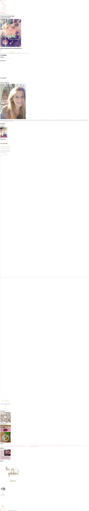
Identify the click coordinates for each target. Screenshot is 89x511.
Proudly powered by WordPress (4, 510)
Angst (3, 445)
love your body (69, 445)
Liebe (20, 53)
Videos (4, 9)
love (25, 53)
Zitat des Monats (5, 10)
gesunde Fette (40, 445)
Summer (16, 446)
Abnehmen (1, 445)
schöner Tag (27, 53)
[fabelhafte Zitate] (5, 459)
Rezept (75, 445)
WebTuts (16, 510)
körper (48, 445)
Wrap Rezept (27, 446)
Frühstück (25, 445)
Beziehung (9, 445)
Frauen (22, 445)
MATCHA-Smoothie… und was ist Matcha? (6, 58)
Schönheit (78, 445)
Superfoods (5, 5)
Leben (50, 445)
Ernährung (4, 4)
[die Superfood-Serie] (5, 422)
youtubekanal (34, 446)
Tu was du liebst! (2, 59)
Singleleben (7, 446)
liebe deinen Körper (59, 445)
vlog (25, 446)
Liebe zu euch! (3, 12)
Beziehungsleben (13, 445)
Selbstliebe (2, 446)
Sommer (13, 446)
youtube (31, 446)
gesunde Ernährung (35, 445)
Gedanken (4, 7)
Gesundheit (45, 445)
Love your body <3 (14, 53)
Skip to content (2, 1)
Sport (14, 446)
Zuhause (38, 446)
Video (24, 446)
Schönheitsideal (80, 445)
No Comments (7, 14)
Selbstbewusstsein (85, 445)
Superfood (18, 446)
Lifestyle (10, 53)
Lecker (52, 445)
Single (4, 446)
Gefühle (27, 445)
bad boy (7, 445)
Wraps (28, 446)
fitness (20, 445)
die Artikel (3, 3)
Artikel (5, 445)
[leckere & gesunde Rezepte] (5, 431)
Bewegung (4, 6)
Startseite (3, 2)
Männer (72, 445)
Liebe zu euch (23, 53)
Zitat (37, 446)
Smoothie (10, 446)
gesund (29, 445)
